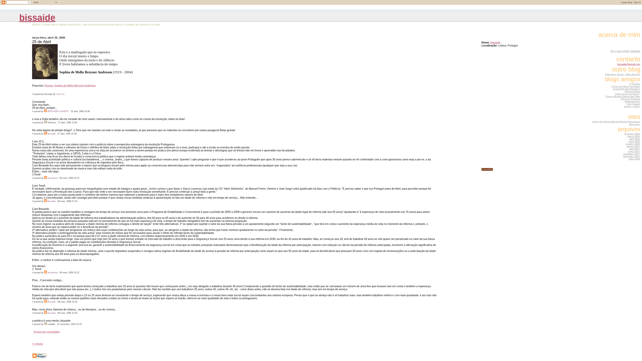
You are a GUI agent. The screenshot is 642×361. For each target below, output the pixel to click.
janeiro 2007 (633, 146)
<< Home (37, 343)
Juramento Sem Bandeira (626, 89)
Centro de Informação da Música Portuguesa (616, 121)
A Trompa (635, 84)
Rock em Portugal (630, 99)
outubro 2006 (633, 144)
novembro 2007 (631, 154)
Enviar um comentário (47, 331)
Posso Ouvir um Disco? (627, 94)
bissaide (37, 18)
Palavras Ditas (632, 91)
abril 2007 (634, 149)
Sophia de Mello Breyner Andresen (75, 85)
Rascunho (634, 124)
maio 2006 (634, 141)
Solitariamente (632, 101)
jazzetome (52, 178)
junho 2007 (634, 151)
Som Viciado (633, 104)
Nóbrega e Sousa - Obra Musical (622, 74)
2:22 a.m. (60, 94)
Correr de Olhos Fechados (626, 86)
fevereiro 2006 (632, 134)
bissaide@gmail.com (628, 64)
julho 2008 (634, 159)
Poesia (49, 85)
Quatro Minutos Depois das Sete (622, 96)
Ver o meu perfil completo (625, 51)
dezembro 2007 (631, 156)
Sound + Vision (632, 106)
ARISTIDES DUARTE (58, 111)
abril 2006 (634, 139)
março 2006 (633, 136)
